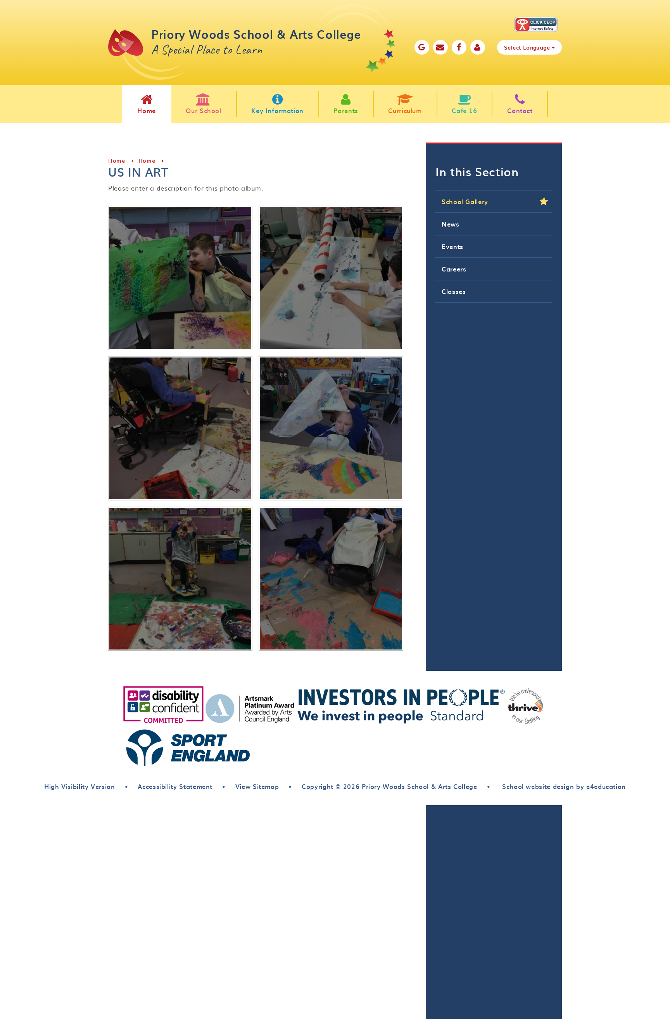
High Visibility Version (79, 786)
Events (452, 246)
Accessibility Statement (175, 786)
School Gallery (465, 201)
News (450, 224)
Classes (454, 291)
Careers (454, 268)
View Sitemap (257, 786)
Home (116, 160)
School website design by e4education (563, 786)
